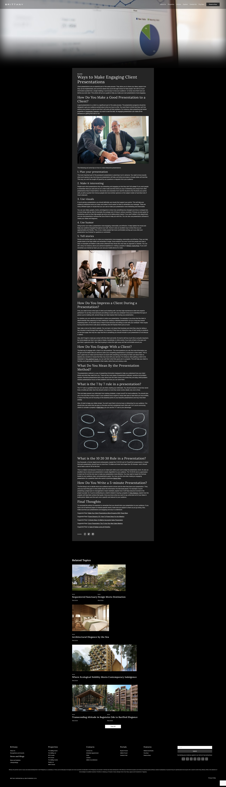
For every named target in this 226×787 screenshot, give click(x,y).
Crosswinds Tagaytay (92, 111)
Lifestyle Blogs (14, 762)
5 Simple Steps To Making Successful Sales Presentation (105, 520)
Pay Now (201, 4)
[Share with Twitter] (88, 534)
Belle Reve (100, 407)
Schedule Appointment (92, 753)
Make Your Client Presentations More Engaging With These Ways (108, 513)
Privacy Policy (212, 778)
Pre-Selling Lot (52, 753)
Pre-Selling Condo (53, 760)
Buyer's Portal (124, 750)
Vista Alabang (133, 493)
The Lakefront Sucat (91, 359)
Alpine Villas (117, 478)
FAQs (87, 755)
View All (113, 726)
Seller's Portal (123, 753)
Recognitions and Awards (17, 753)
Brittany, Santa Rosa (133, 246)
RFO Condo (51, 755)
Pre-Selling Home (52, 750)
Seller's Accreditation (91, 760)
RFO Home (51, 757)
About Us (163, 4)
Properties (171, 4)
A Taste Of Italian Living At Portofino (99, 527)
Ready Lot (51, 762)
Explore (185, 4)
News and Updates (15, 760)
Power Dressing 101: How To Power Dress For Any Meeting (106, 516)
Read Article (75, 600)
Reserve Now (213, 4)
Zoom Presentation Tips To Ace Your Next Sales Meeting (105, 523)
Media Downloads (148, 750)
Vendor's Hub (123, 755)
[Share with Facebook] (85, 534)
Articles (178, 4)
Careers (88, 757)
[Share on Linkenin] (93, 534)
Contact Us (193, 4)
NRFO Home (51, 764)
